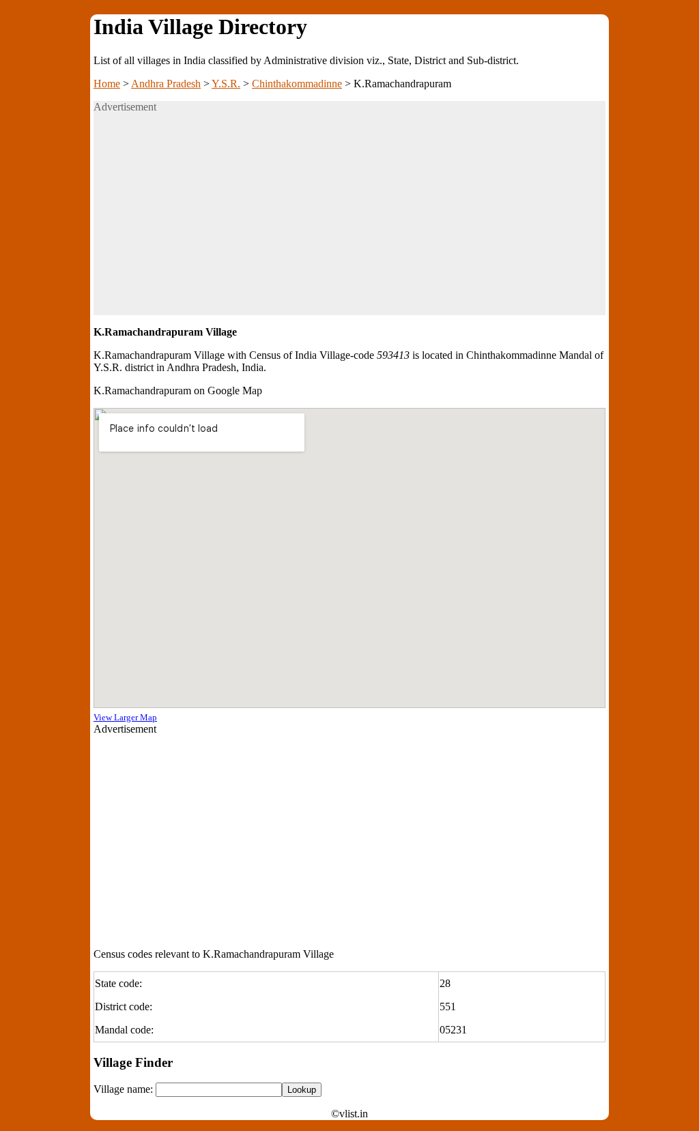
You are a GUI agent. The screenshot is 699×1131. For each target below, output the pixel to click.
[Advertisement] (349, 219)
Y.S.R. (226, 83)
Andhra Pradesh (166, 83)
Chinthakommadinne (297, 83)
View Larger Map (125, 717)
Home (107, 83)
